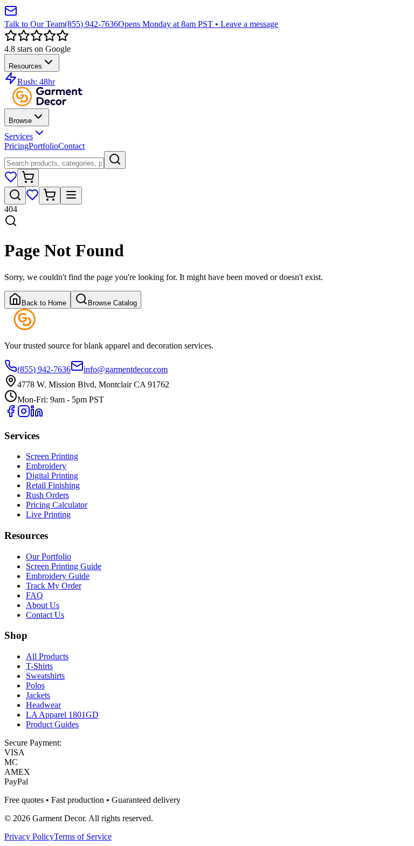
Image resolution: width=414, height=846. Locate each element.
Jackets (38, 695)
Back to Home (44, 303)
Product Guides (52, 724)
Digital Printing (52, 475)
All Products (47, 656)
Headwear (43, 704)
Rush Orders (47, 495)
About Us (42, 605)
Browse (20, 121)
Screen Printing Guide (63, 566)
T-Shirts (39, 666)
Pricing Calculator (56, 504)
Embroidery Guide (57, 576)
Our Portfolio (48, 556)
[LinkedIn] (36, 414)
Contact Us (45, 614)
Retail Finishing (53, 485)
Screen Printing (52, 456)
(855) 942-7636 (44, 369)
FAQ (34, 595)
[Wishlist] (10, 180)
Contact (71, 146)
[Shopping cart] (28, 178)
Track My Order (53, 585)
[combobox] (54, 163)
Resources (25, 66)
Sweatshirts (45, 675)
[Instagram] (23, 414)
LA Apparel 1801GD (62, 714)
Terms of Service (83, 836)
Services (18, 136)
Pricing (16, 146)
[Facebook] (10, 414)
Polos (35, 685)
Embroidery (46, 465)
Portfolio (43, 146)
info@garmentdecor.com (126, 369)
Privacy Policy (29, 836)
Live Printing (48, 514)
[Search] (115, 160)
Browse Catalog (112, 303)
